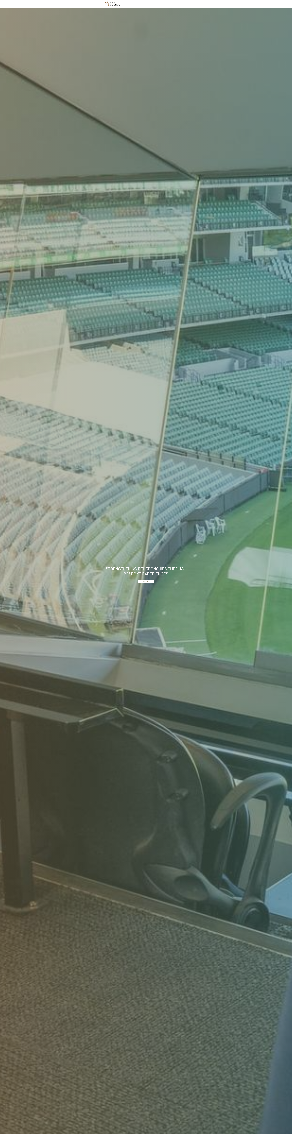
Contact (183, 3)
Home (128, 3)
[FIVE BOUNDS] (112, 4)
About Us (175, 3)
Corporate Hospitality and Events (159, 3)
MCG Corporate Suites (139, 3)
